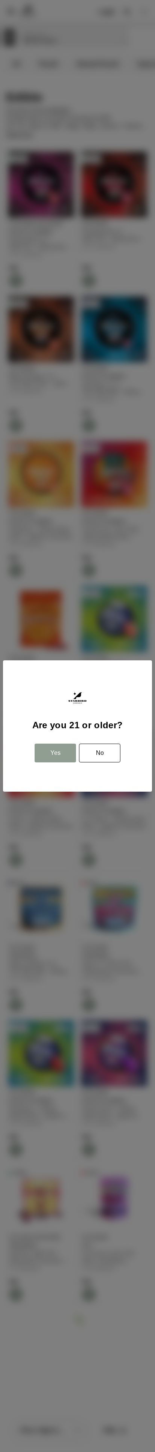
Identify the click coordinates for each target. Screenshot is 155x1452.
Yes (55, 753)
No (100, 753)
